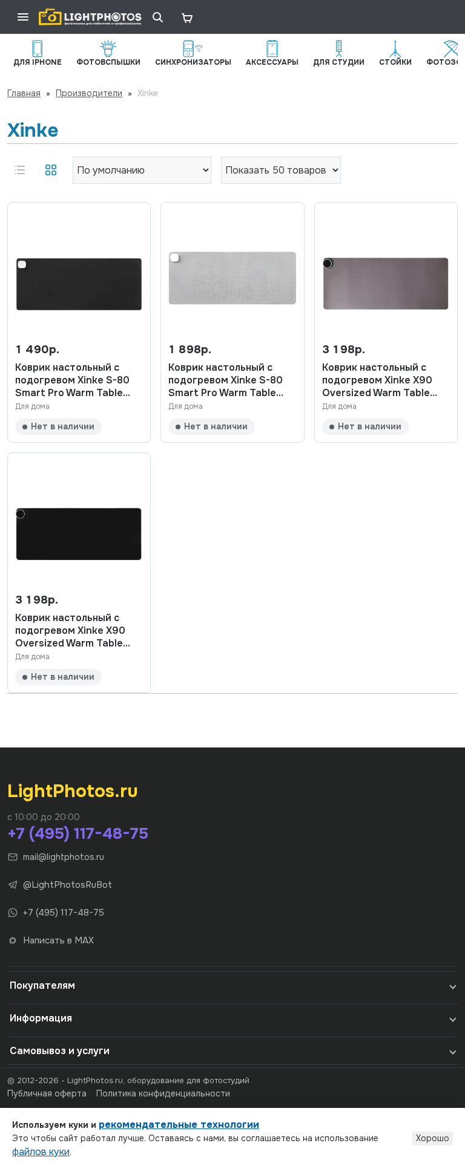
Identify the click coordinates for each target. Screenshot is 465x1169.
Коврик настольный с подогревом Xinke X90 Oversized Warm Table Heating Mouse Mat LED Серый (380, 380)
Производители (89, 93)
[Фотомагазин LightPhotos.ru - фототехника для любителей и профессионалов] (90, 17)
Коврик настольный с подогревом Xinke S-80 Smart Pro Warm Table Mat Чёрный (72, 380)
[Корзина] (186, 17)
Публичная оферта (47, 1093)
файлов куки (41, 1151)
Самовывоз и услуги (60, 1050)
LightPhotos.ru (72, 791)
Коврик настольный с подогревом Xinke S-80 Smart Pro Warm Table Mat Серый (225, 380)
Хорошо (432, 1138)
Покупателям (42, 985)
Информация (41, 1018)
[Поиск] (157, 17)
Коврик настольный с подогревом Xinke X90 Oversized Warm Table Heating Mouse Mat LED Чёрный (73, 631)
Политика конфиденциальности (163, 1093)
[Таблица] (51, 170)
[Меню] (23, 17)
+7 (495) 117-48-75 (77, 834)
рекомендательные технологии (179, 1124)
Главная (24, 93)
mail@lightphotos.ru (63, 857)
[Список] (19, 170)
